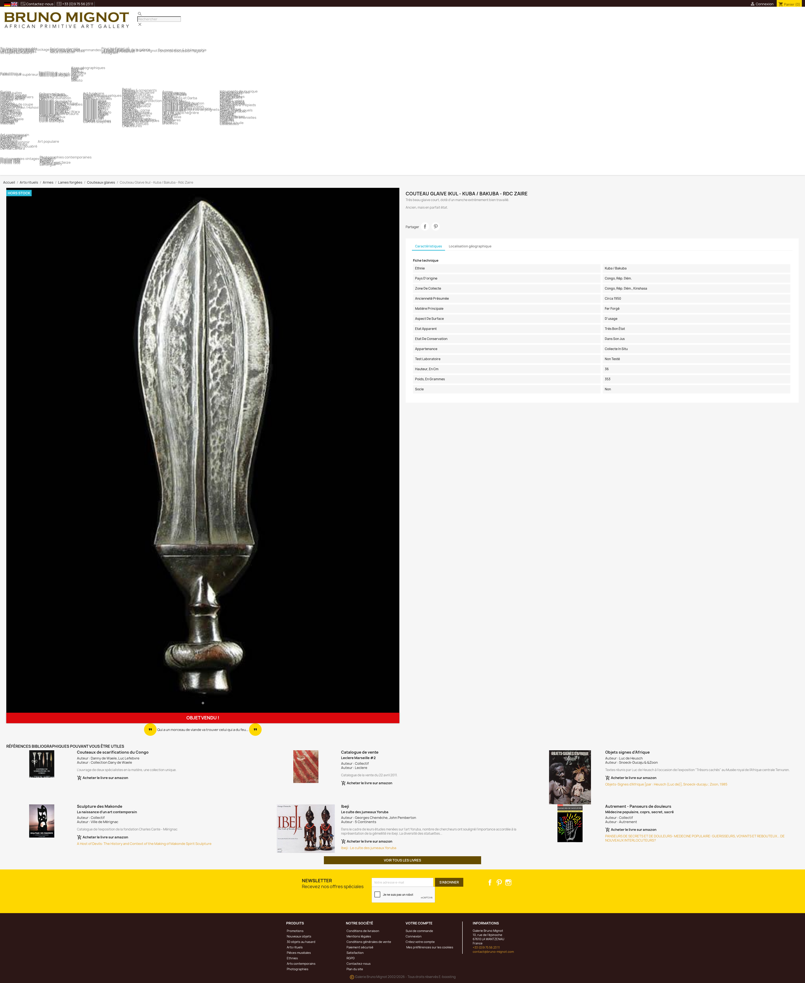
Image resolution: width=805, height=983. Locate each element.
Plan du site (354, 969)
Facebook (490, 882)
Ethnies (292, 958)
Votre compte (419, 923)
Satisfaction (355, 953)
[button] (35, 450)
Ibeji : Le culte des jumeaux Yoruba (368, 848)
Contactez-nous (37, 4)
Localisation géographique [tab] (470, 246)
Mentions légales (358, 936)
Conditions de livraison (362, 931)
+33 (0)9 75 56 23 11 (486, 947)
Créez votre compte (420, 942)
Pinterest (435, 226)
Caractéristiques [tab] (428, 246)
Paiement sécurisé (359, 947)
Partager (425, 226)
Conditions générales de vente (368, 942)
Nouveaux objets (298, 936)
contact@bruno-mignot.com (493, 952)
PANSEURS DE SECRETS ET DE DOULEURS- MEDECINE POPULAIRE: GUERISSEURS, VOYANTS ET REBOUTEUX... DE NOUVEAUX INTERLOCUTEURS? (695, 838)
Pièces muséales (298, 953)
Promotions (295, 931)
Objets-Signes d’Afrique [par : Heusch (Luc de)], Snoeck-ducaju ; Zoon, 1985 (666, 784)
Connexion (414, 936)
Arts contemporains (301, 964)
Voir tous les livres (402, 860)
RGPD (350, 958)
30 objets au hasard (300, 942)
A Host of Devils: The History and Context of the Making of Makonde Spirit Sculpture (144, 843)
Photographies (297, 969)
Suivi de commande (419, 931)
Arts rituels (294, 947)
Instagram (508, 882)
